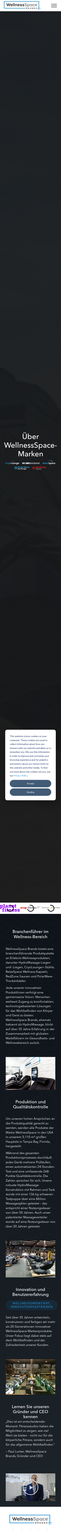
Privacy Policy (20, 775)
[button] (30, 1487)
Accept (30, 783)
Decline (30, 792)
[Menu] (54, 5)
